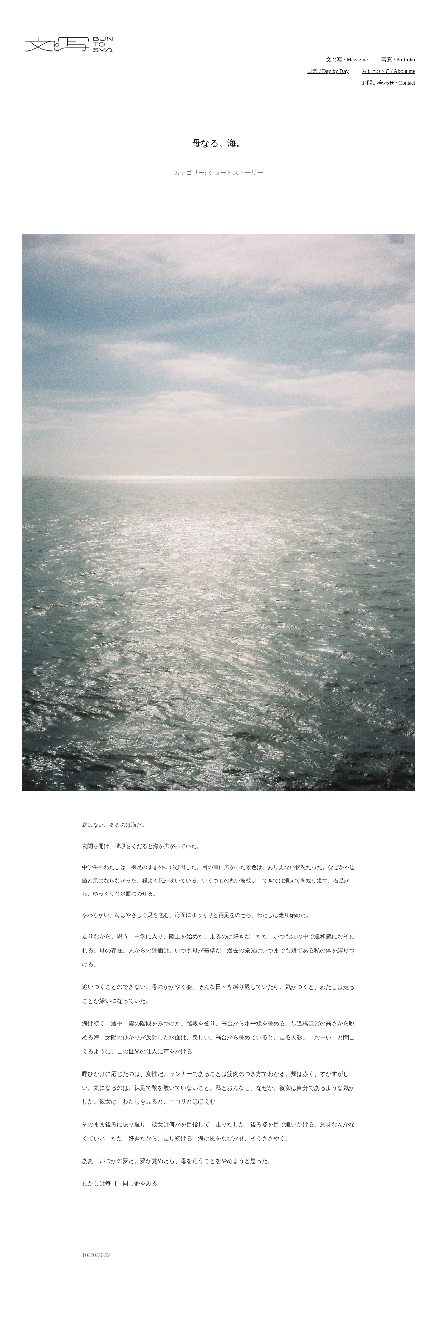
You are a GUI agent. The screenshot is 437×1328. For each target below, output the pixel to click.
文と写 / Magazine (347, 59)
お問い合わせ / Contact (388, 83)
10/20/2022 (96, 1255)
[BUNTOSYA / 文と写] (125, 44)
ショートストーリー (235, 172)
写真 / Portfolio (398, 59)
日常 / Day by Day (328, 71)
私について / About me (388, 71)
